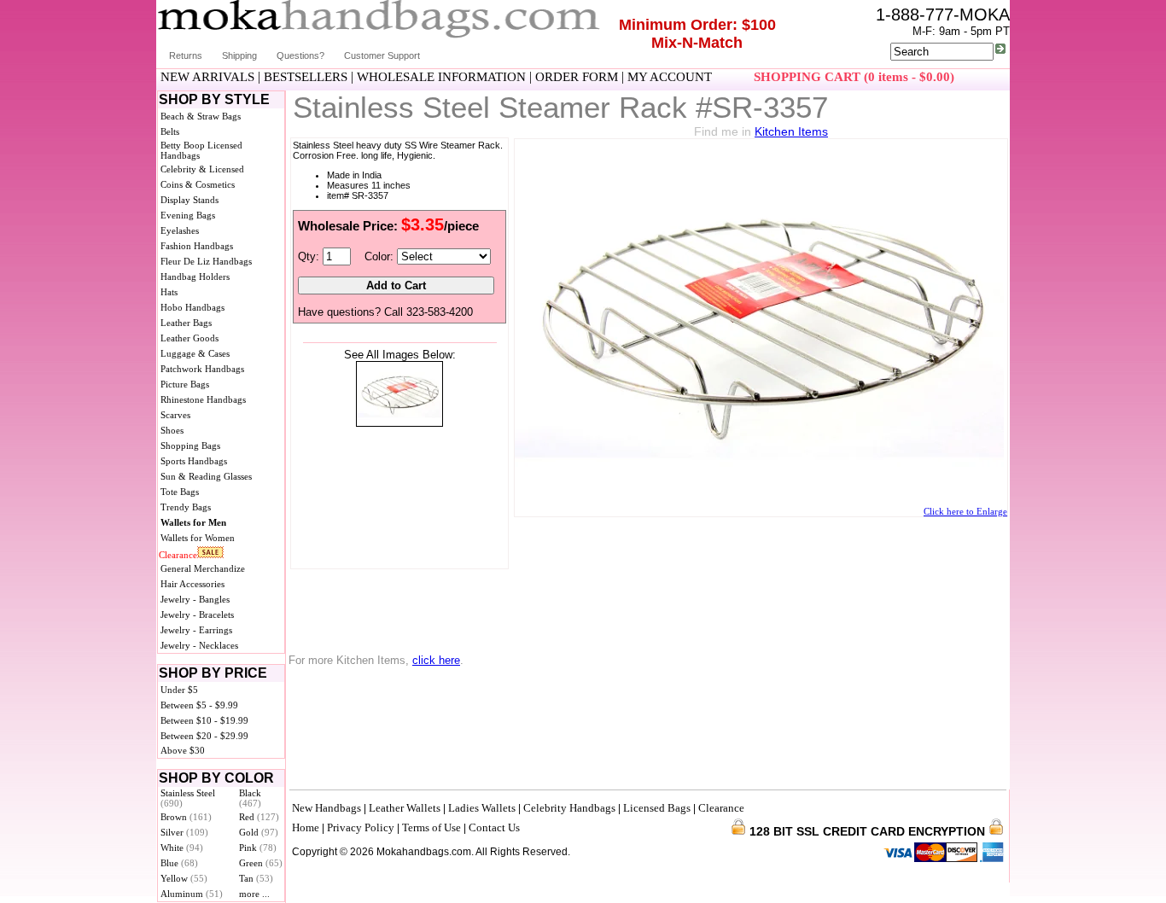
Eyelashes (179, 230)
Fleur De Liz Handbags (206, 261)
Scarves (175, 415)
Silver (184, 832)
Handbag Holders (195, 276)
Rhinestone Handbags (203, 399)
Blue (179, 863)
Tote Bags (179, 491)
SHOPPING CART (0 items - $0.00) (854, 77)
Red (259, 817)
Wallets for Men (193, 522)
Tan (256, 878)
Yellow (183, 878)
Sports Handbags (193, 461)
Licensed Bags (657, 807)
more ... (254, 893)
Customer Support (382, 55)
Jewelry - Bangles (195, 599)
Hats (169, 292)
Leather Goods (189, 338)
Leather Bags (186, 323)
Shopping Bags (190, 445)
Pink (258, 847)
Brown (186, 817)
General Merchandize (202, 568)
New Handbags (326, 807)
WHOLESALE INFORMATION (441, 77)
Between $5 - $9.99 (199, 705)
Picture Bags (184, 384)
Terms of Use (431, 827)
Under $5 (179, 690)
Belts (169, 131)
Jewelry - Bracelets (197, 614)
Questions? (300, 55)
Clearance (178, 555)
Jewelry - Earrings (196, 630)
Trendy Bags (185, 507)
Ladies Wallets (482, 807)
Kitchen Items (791, 131)
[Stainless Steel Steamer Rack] (399, 423)
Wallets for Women (197, 538)
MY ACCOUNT (669, 77)
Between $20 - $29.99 (204, 736)
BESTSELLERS (305, 77)
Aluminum (191, 893)
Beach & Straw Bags (200, 116)
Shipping (239, 55)
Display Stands (189, 200)
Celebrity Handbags (569, 807)
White (181, 847)
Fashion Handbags (196, 246)
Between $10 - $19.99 (204, 720)
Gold (258, 832)
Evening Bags (187, 215)
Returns (185, 55)
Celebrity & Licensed (202, 169)
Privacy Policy (360, 827)
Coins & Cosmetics (197, 184)
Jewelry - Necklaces (199, 645)
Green (261, 863)
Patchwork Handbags (202, 369)
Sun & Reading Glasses (206, 476)
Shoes (172, 430)
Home (305, 827)
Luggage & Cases (195, 353)
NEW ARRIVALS (207, 77)
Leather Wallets (404, 807)
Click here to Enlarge (965, 511)
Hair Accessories (192, 584)
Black (250, 798)
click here (436, 660)
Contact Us (494, 827)
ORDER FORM (576, 77)
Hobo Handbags (192, 307)
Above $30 (182, 750)
